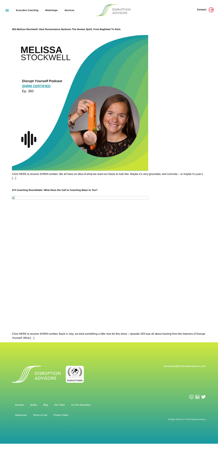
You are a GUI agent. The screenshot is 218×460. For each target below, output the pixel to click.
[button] (7, 10)
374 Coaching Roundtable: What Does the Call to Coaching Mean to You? (55, 190)
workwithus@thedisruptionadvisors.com (185, 366)
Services (69, 10)
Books (33, 404)
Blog (45, 404)
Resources (21, 415)
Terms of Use (40, 415)
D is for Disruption (81, 404)
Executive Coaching (27, 10)
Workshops (51, 10)
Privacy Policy (61, 415)
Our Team (59, 404)
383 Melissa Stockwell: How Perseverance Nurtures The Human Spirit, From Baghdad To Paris (66, 29)
